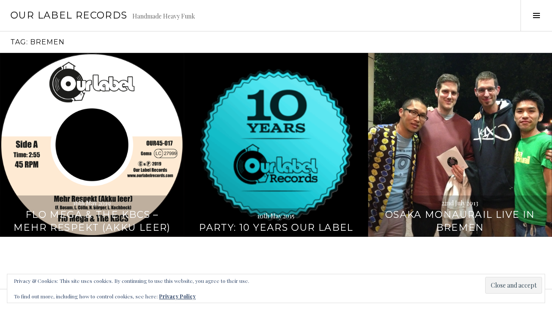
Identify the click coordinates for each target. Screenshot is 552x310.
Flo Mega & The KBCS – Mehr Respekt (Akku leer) (92, 221)
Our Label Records (68, 15)
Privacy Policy (177, 296)
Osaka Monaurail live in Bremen (460, 221)
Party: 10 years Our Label (276, 227)
